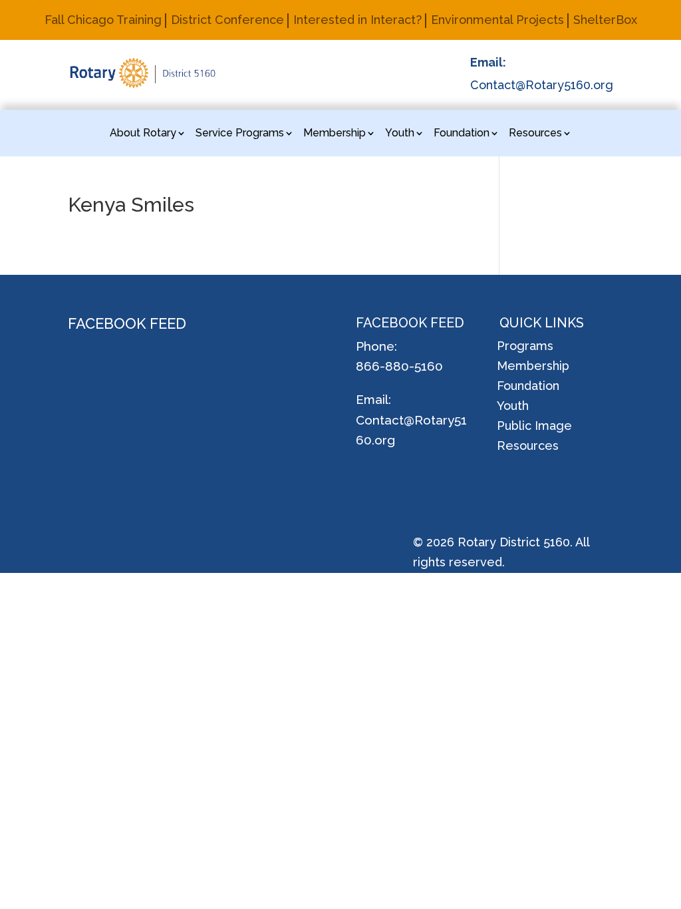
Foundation (461, 133)
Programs (525, 347)
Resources (535, 133)
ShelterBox (605, 21)
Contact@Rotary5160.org (541, 85)
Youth (399, 133)
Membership (334, 133)
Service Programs (240, 133)
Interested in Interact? (357, 21)
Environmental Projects (497, 21)
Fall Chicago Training (103, 21)
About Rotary (143, 133)
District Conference (227, 21)
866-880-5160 (399, 366)
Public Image (534, 427)
